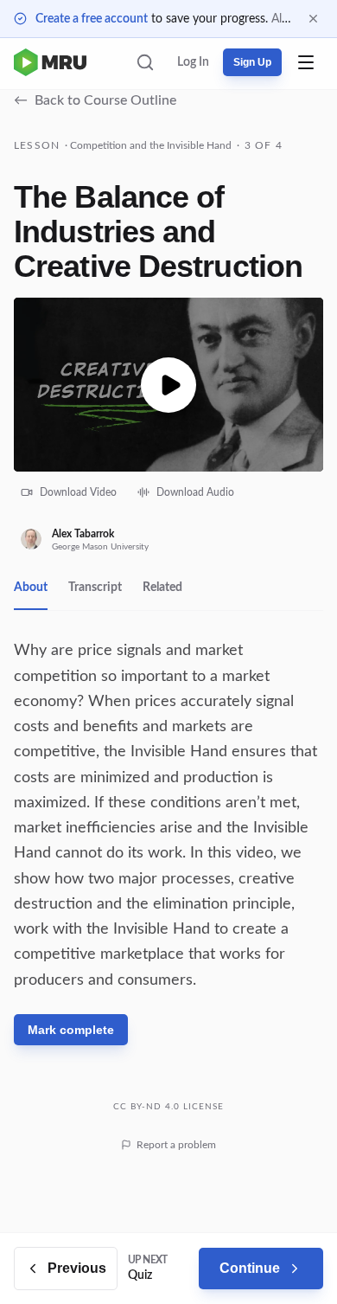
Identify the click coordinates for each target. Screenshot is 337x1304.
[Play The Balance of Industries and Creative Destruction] (168, 385)
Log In (193, 62)
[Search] (145, 62)
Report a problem (176, 1145)
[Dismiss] (313, 19)
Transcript (95, 587)
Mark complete (71, 1030)
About (31, 587)
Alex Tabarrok (83, 534)
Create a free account (91, 19)
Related (162, 587)
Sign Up (252, 62)
